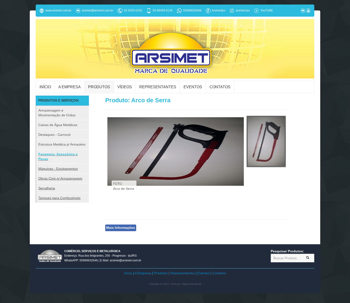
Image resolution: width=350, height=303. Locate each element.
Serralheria (46, 188)
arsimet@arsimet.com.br (96, 10)
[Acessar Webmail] (302, 10)
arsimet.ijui (243, 10)
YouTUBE (266, 10)
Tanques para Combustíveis (59, 198)
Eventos (193, 87)
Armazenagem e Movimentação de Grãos (56, 112)
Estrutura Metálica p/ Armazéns (61, 144)
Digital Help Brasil (191, 284)
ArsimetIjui (218, 10)
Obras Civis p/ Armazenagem (60, 178)
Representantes (157, 87)
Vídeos (124, 87)
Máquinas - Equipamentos (58, 169)
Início (45, 87)
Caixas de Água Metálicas (57, 125)
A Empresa (69, 87)
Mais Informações (120, 228)
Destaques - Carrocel (54, 135)
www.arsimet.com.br (57, 10)
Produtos (99, 87)
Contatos (220, 87)
